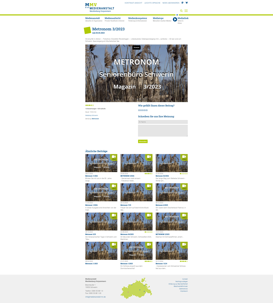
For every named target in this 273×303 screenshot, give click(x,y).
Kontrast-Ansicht (133, 3)
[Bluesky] (187, 3)
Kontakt (185, 279)
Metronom (95, 119)
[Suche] (181, 11)
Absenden (143, 141)
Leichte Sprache (152, 3)
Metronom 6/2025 (162, 205)
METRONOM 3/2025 (162, 234)
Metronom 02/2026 (162, 176)
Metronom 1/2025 (127, 264)
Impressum (184, 291)
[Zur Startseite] (99, 8)
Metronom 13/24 (161, 264)
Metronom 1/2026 (91, 205)
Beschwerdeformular (181, 286)
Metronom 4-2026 (91, 176)
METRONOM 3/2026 (127, 176)
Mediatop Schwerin (91, 115)
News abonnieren (171, 3)
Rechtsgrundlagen (182, 281)
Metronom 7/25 (126, 205)
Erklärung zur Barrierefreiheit (178, 284)
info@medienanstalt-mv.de (95, 297)
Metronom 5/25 (90, 234)
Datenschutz (183, 289)
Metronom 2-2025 (91, 264)
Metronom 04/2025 (127, 234)
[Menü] (186, 10)
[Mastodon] (183, 3)
